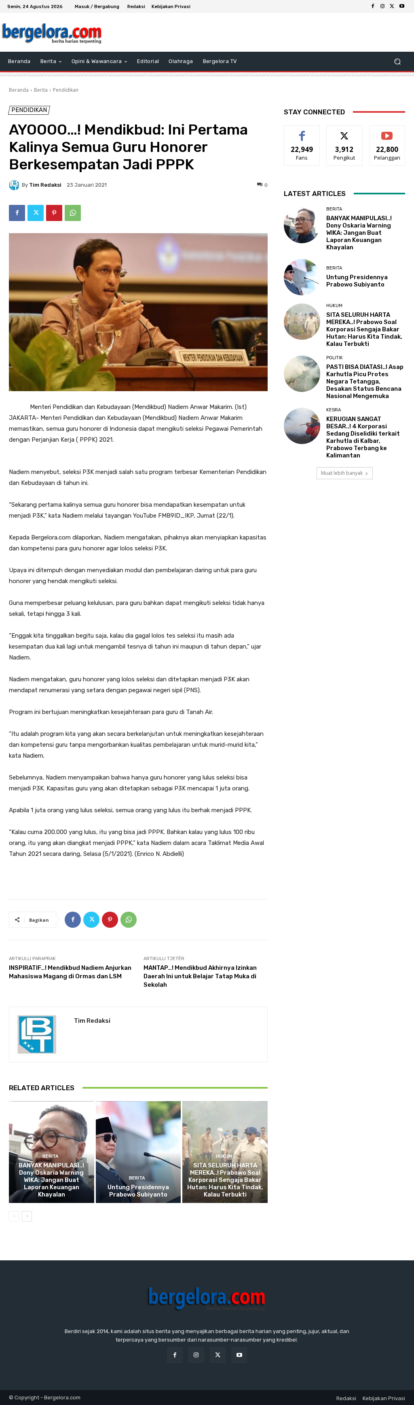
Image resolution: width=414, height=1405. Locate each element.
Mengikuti (344, 131)
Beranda (19, 89)
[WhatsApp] (73, 213)
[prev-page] (14, 1216)
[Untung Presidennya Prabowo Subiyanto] (138, 1152)
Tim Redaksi (45, 184)
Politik (334, 358)
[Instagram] (382, 6)
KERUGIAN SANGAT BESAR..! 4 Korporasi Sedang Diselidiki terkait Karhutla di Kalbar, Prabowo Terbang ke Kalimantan (363, 437)
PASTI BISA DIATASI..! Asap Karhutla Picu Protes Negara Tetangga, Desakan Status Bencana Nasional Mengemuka (364, 381)
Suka (302, 131)
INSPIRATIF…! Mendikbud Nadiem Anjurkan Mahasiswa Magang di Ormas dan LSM (70, 972)
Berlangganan (389, 131)
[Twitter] (392, 6)
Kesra (333, 410)
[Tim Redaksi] (15, 185)
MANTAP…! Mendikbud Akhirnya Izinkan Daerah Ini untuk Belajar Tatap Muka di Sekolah (200, 976)
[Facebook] (373, 6)
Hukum (224, 1156)
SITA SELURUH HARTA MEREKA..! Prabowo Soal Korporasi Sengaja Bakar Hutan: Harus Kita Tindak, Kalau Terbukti (225, 1180)
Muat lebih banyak (342, 473)
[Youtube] (402, 6)
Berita (41, 89)
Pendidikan (65, 89)
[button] (397, 61)
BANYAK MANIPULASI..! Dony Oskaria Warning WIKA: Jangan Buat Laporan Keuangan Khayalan (51, 1180)
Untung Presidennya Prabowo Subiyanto (138, 1191)
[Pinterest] (54, 213)
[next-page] (27, 1216)
